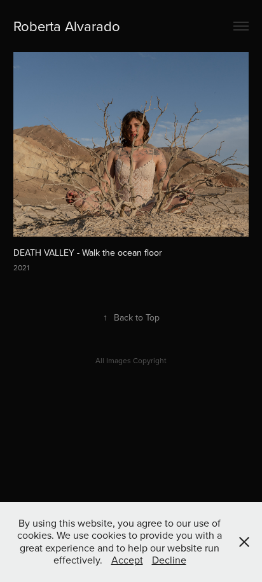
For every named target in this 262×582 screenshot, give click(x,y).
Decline (169, 560)
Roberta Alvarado (66, 26)
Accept (127, 560)
